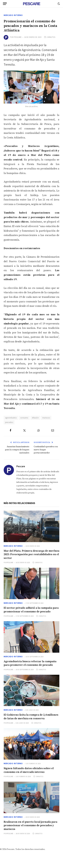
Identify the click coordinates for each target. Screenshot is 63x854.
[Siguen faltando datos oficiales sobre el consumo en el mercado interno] (31, 744)
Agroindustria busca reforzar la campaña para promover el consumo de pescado (30, 663)
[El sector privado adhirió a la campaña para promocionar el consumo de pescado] (31, 583)
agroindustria (11, 417)
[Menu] (5, 3)
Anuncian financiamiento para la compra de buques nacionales (17, 449)
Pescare (18, 37)
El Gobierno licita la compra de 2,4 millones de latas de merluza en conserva (31, 716)
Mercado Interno (13, 15)
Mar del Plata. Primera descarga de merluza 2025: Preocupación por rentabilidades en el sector (31, 554)
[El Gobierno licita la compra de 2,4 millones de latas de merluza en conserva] (31, 690)
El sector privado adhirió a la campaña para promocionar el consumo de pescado (31, 609)
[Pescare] (31, 3)
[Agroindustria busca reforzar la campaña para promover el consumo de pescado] (31, 637)
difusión (35, 417)
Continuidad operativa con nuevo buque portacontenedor (46, 449)
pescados (9, 422)
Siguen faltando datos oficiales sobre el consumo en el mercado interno (29, 770)
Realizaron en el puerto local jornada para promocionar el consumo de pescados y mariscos (30, 825)
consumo (24, 417)
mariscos (46, 417)
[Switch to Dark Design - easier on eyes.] (58, 3)
